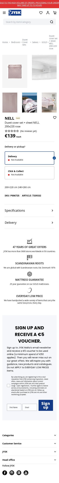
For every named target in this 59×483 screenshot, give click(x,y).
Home (5, 42)
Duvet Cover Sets (25, 42)
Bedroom (15, 42)
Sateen (35, 42)
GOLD (44, 42)
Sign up (45, 405)
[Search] (51, 22)
